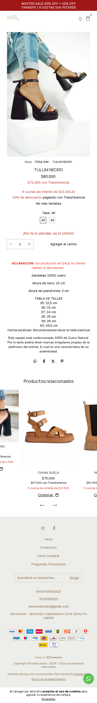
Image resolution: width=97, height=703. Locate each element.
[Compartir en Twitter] (53, 361)
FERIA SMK (42, 162)
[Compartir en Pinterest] (62, 361)
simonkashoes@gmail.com (48, 606)
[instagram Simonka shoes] (43, 528)
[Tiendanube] (49, 657)
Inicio (28, 162)
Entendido (48, 699)
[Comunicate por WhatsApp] (88, 679)
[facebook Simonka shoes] (54, 528)
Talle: (48, 213)
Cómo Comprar (48, 556)
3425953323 (48, 599)
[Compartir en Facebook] (44, 361)
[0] (87, 19)
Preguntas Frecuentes (48, 564)
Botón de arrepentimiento (49, 679)
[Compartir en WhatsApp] (35, 361)
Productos (48, 547)
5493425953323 (48, 591)
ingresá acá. (81, 674)
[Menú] (81, 19)
